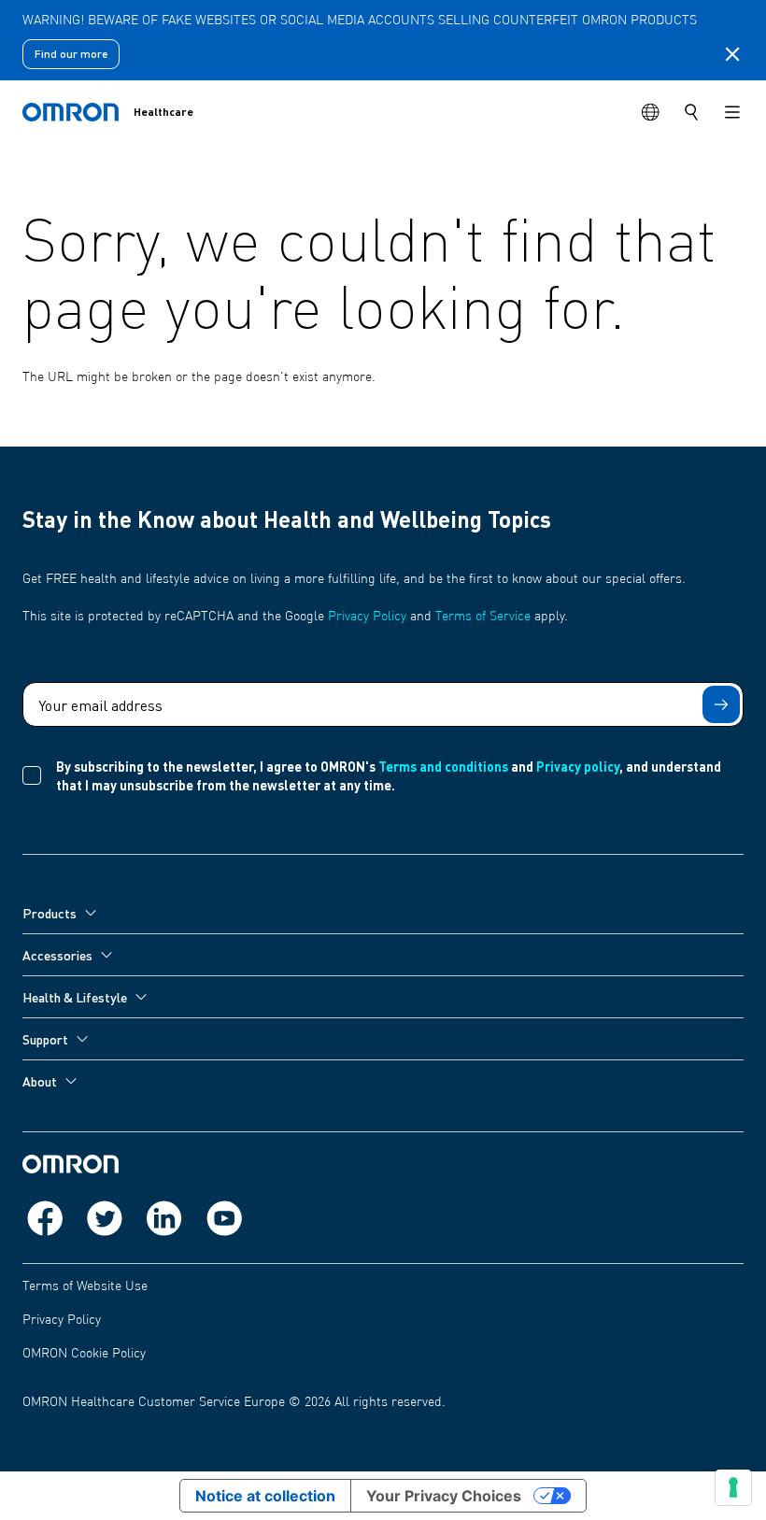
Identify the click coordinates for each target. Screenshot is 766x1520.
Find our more (71, 54)
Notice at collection (265, 1495)
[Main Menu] (732, 112)
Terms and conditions (443, 766)
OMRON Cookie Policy (84, 1353)
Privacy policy (577, 766)
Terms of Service (483, 616)
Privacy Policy (367, 616)
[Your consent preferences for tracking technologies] (733, 1487)
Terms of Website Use (85, 1286)
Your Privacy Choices (443, 1495)
